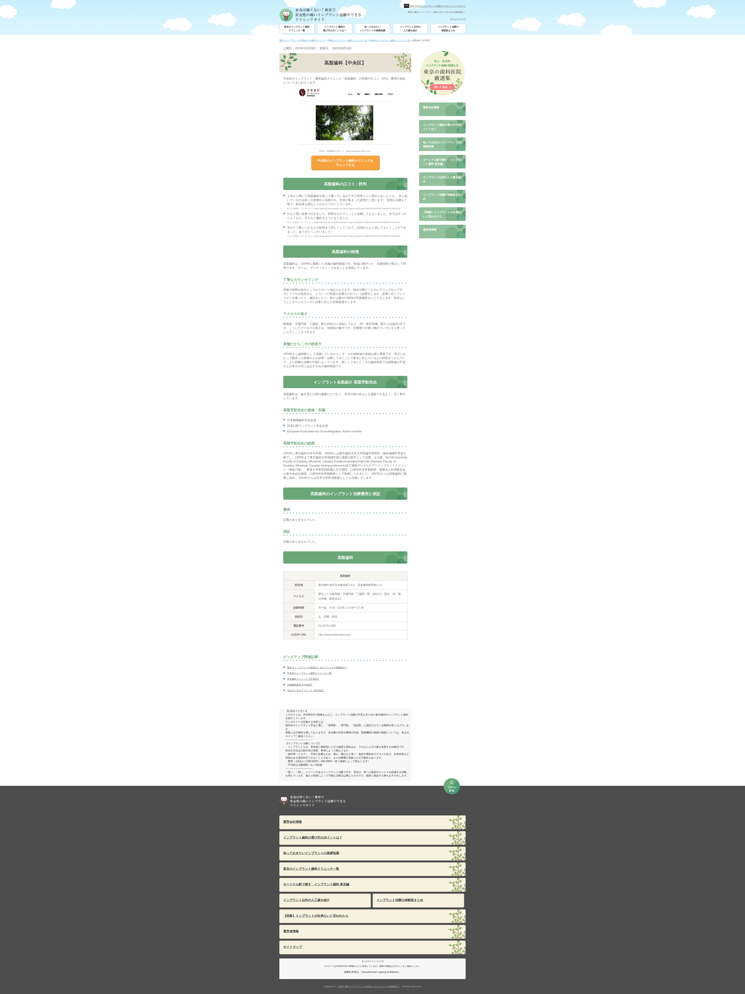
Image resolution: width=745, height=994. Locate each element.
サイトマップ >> (458, 19)
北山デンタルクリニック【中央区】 (305, 690)
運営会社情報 (431, 107)
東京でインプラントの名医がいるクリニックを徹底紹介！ (317, 667)
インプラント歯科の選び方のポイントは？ (334, 28)
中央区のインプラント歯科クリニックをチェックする (345, 163)
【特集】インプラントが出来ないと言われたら (442, 214)
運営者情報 (430, 229)
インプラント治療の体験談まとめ (448, 28)
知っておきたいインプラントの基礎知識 (372, 28)
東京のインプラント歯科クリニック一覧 (297, 28)
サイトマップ (292, 947)
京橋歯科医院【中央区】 (300, 684)
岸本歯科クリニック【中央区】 (303, 679)
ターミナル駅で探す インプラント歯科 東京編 (442, 161)
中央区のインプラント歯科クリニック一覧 (309, 673)
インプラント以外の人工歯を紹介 (410, 28)
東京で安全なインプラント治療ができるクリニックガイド (438, 6)
